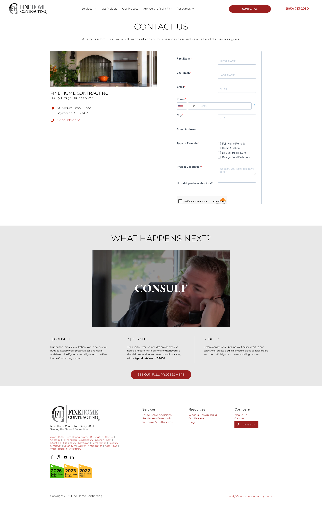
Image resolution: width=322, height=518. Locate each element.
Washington (95, 445)
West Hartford (58, 448)
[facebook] (52, 457)
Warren (82, 445)
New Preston (98, 442)
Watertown (111, 445)
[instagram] (58, 457)
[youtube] (65, 457)
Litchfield (55, 442)
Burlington (96, 437)
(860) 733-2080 (297, 8)
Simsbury (55, 445)
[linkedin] (72, 457)
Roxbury (113, 442)
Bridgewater (80, 437)
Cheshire (55, 439)
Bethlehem (64, 437)
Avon (53, 437)
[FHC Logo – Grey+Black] (28, 4)
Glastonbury (86, 439)
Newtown (83, 442)
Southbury (69, 445)
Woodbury (75, 448)
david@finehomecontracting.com (249, 496)
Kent (109, 439)
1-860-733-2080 (69, 120)
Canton (109, 437)
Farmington (70, 439)
